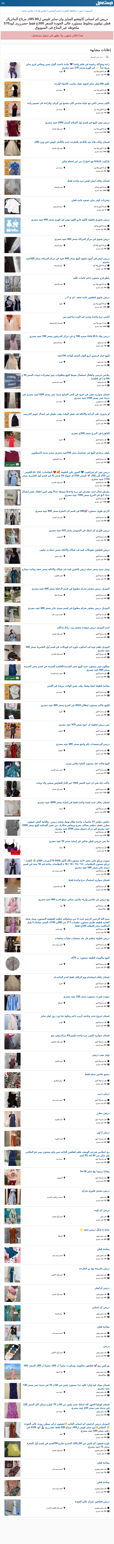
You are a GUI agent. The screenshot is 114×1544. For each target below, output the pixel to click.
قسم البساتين (54, 10)
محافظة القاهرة (70, 10)
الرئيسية (88, 10)
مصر (81, 10)
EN (3, 3)
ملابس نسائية (27, 10)
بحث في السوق (96, 57)
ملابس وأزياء (40, 10)
